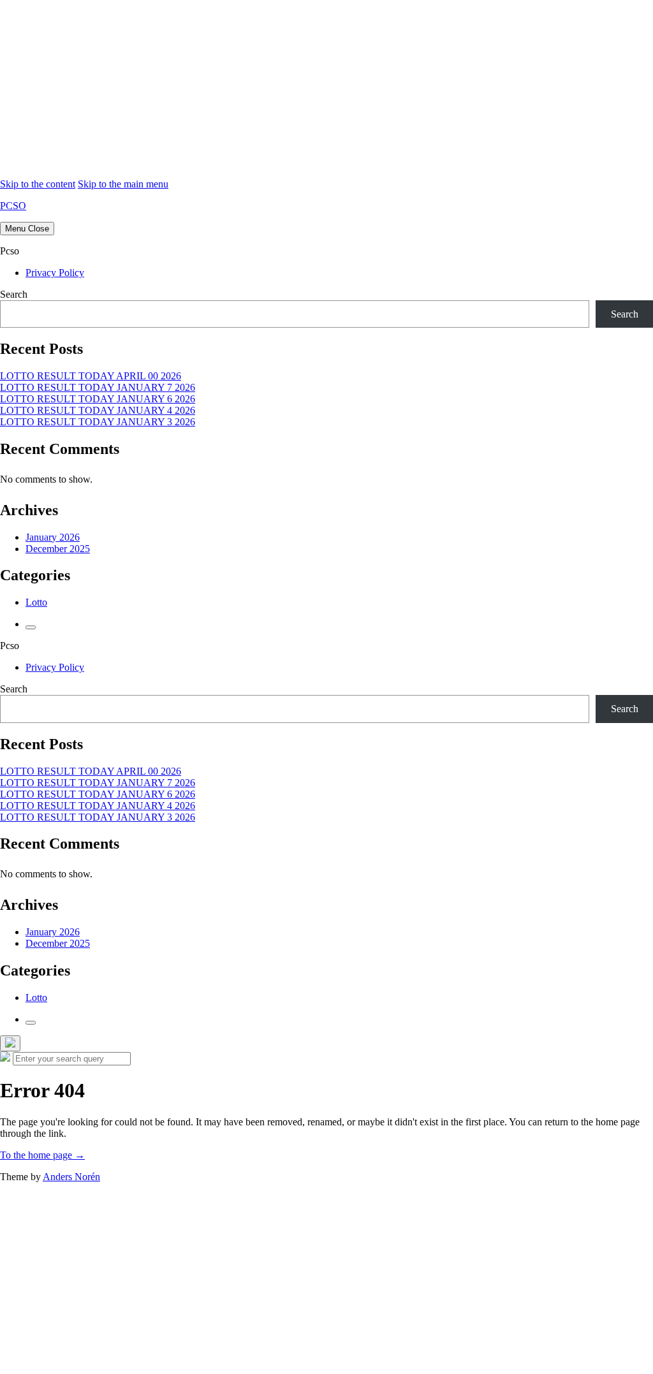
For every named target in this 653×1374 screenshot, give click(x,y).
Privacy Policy (55, 272)
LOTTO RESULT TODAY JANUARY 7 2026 (97, 387)
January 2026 (53, 537)
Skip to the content (37, 184)
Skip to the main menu (123, 184)
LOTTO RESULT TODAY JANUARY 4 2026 (97, 410)
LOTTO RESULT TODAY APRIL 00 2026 (90, 375)
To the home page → (42, 1155)
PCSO (13, 205)
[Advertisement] (326, 89)
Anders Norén (71, 1176)
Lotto (36, 602)
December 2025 (58, 548)
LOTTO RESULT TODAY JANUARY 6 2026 (97, 398)
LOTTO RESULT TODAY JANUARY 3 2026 (97, 421)
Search (13, 294)
